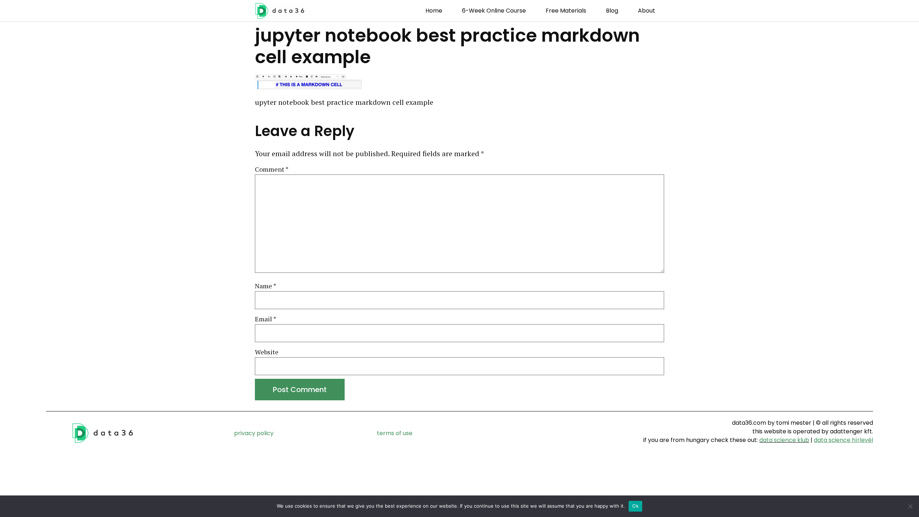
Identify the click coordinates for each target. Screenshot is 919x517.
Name (265, 286)
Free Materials (566, 10)
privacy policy (254, 433)
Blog (612, 10)
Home (433, 10)
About (646, 10)
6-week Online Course (494, 10)
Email (265, 319)
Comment (272, 169)
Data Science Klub (784, 440)
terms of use (394, 433)
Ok (635, 506)
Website (267, 352)
